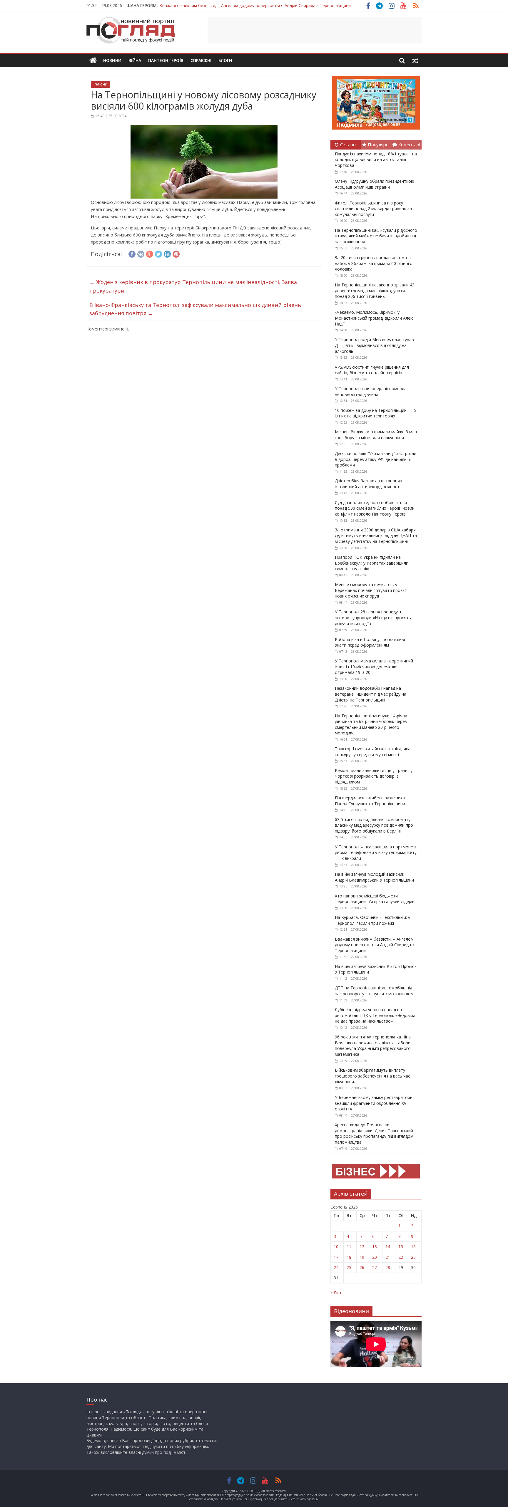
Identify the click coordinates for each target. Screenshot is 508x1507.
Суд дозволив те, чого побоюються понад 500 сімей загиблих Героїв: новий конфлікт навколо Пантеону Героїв (375, 508)
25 (349, 1267)
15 (400, 1246)
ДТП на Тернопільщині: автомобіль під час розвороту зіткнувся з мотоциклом (374, 990)
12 (362, 1246)
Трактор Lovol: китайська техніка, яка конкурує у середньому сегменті (372, 751)
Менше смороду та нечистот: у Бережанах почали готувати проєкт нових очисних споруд (371, 590)
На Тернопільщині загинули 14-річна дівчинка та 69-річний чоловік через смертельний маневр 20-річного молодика (371, 724)
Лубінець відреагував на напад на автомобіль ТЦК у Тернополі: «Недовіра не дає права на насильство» (375, 1015)
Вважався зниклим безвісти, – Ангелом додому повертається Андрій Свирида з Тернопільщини (374, 944)
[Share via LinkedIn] (167, 253)
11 (349, 1246)
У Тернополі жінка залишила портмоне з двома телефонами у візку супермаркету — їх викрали (376, 852)
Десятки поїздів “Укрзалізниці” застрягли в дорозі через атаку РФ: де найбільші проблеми (375, 459)
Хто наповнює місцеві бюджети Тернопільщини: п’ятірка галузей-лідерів (375, 898)
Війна (134, 60)
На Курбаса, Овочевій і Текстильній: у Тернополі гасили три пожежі (372, 920)
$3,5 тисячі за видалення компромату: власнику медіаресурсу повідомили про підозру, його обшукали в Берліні (374, 825)
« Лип (335, 1292)
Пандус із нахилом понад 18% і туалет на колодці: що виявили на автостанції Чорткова (376, 159)
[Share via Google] (149, 253)
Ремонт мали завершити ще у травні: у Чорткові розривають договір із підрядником (373, 776)
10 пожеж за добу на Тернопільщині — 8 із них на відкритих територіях (376, 413)
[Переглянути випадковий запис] (415, 60)
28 (387, 1267)
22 (400, 1257)
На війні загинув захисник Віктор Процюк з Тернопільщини (217, 5)
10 (336, 1246)
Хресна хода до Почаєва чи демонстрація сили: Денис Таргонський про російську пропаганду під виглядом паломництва (374, 1133)
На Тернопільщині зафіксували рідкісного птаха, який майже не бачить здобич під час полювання (376, 235)
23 (413, 1257)
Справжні (200, 60)
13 (374, 1246)
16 (413, 1246)
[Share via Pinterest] (176, 253)
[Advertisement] (315, 30)
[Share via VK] (140, 253)
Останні (348, 144)
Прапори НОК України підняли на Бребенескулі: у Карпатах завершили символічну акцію (371, 562)
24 (336, 1267)
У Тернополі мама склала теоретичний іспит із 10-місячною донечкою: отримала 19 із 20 (374, 666)
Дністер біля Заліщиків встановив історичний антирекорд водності (368, 483)
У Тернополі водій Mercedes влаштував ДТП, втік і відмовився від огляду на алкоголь (374, 345)
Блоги (225, 60)
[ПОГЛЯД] (93, 60)
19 (362, 1257)
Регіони (100, 84)
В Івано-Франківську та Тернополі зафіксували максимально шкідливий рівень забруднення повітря (195, 309)
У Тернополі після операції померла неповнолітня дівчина (371, 391)
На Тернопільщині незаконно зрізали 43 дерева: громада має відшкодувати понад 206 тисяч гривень (375, 290)
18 (349, 1257)
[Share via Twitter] (158, 253)
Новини (112, 60)
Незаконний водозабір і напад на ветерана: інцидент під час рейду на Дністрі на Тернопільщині (370, 693)
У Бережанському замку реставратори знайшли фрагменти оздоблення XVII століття (373, 1103)
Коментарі (409, 144)
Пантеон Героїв (165, 60)
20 (374, 1257)
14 (387, 1246)
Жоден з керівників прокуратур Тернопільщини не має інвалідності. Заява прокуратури (193, 286)
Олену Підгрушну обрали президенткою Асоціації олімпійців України (374, 184)
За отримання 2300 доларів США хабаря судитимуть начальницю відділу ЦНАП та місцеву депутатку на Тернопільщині (376, 535)
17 (336, 1257)
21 (387, 1257)
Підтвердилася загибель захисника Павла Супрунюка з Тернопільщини (370, 800)
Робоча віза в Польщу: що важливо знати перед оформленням (371, 642)
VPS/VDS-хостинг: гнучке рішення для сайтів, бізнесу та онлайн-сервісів (372, 370)
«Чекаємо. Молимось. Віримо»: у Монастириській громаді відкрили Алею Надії (374, 317)
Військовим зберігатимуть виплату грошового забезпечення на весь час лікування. (372, 1075)
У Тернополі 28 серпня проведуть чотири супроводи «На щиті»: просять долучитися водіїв (373, 617)
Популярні (379, 144)
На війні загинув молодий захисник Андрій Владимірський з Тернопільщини (374, 877)
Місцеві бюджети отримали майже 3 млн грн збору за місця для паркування (376, 434)
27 (374, 1267)
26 (362, 1267)
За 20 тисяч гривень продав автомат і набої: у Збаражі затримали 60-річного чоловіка (373, 263)
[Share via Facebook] (132, 253)
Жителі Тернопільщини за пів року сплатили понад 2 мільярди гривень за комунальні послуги (373, 208)
